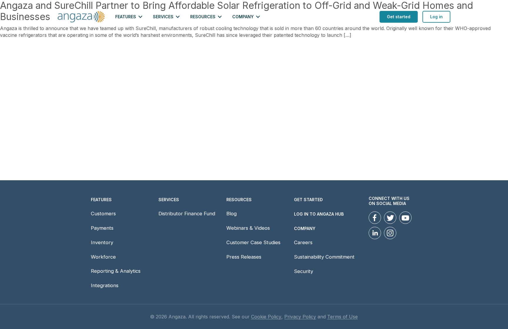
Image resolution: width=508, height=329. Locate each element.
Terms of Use (342, 316)
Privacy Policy (300, 316)
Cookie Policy (266, 316)
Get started (398, 16)
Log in (436, 16)
